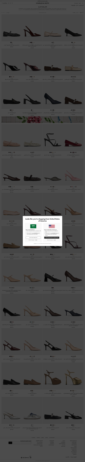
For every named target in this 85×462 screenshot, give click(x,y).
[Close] (61, 217)
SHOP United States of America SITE (52, 237)
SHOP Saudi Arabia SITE (33, 237)
